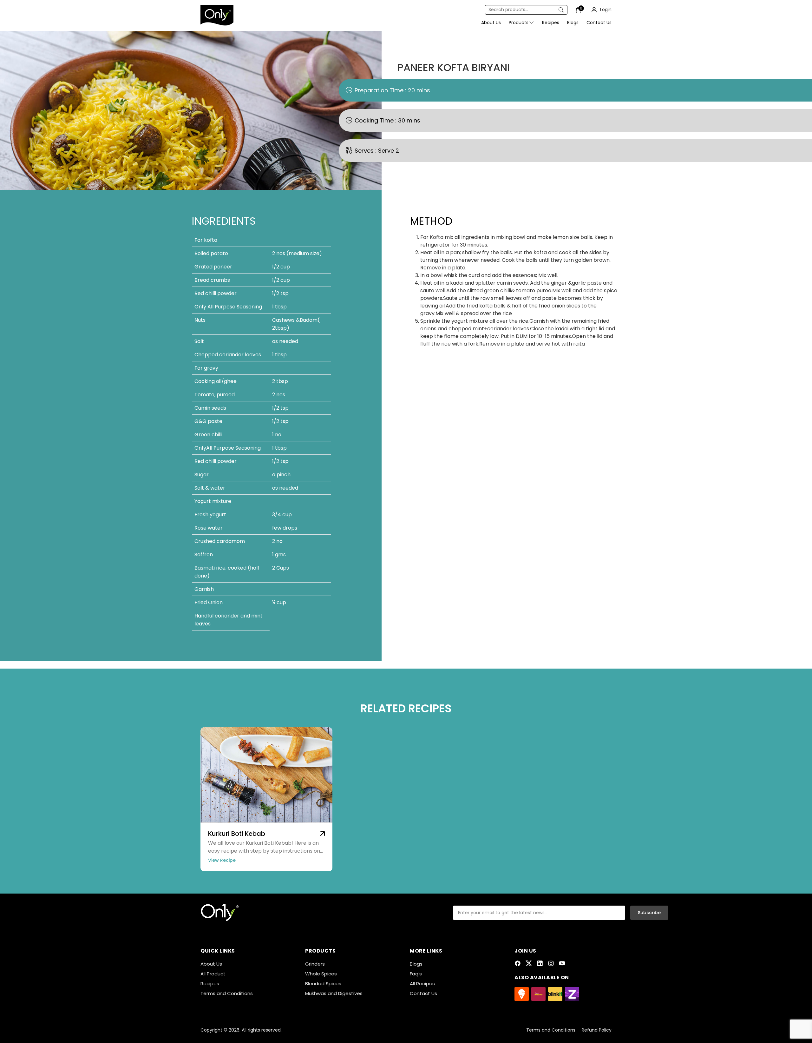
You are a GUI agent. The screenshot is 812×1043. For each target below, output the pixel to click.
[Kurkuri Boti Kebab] (322, 833)
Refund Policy (597, 1030)
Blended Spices (323, 983)
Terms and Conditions (226, 993)
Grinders (315, 963)
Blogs (416, 963)
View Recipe (222, 860)
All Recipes (422, 983)
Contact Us (423, 993)
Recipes (209, 983)
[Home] (220, 912)
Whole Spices (321, 973)
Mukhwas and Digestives (334, 993)
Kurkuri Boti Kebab (236, 833)
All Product (213, 973)
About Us (211, 963)
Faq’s (416, 973)
